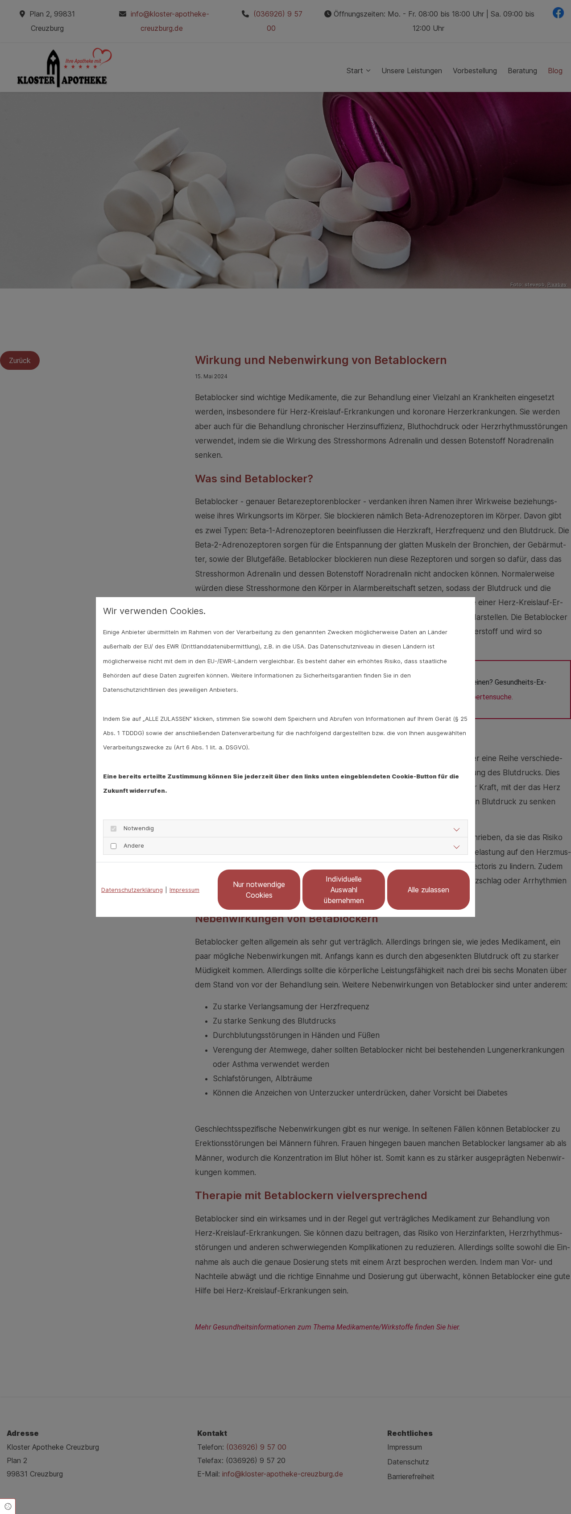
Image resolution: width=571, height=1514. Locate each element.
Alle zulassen (428, 889)
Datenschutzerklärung (132, 889)
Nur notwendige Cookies (259, 889)
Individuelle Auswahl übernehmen (344, 889)
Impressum (184, 889)
